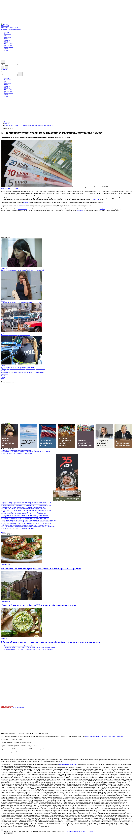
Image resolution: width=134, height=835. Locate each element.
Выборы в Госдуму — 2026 (9, 27)
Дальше (3, 532)
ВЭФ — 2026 (5, 26)
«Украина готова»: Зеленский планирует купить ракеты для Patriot (23, 508)
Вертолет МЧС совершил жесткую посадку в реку (18, 450)
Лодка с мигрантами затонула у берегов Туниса (15, 335)
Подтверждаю (8, 833)
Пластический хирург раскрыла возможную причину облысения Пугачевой (26, 502)
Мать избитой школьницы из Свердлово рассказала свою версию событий (26, 505)
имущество (4, 374)
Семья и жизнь (5, 564)
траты (2, 378)
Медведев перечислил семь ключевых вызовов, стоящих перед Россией (25, 518)
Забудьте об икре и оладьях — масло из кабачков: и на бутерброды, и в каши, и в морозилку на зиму (50, 642)
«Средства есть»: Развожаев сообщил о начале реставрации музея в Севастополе (28, 526)
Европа (3, 365)
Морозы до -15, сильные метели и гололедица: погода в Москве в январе (25, 451)
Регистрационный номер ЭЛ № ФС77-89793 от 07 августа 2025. (105, 736)
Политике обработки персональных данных (79, 831)
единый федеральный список (68, 764)
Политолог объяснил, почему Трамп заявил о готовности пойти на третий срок (27, 522)
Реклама (21, 707)
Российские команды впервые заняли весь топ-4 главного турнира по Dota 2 (26, 523)
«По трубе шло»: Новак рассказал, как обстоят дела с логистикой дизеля (25, 525)
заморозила (79, 210)
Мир (2, 333)
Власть (3, 370)
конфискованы (22, 209)
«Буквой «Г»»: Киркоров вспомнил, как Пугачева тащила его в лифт (24, 504)
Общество (4, 268)
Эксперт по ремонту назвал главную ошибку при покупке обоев (23, 507)
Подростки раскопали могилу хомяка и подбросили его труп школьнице (25, 515)
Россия (3, 301)
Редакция (16, 707)
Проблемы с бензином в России (11, 29)
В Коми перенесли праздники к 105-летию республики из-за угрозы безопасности (28, 520)
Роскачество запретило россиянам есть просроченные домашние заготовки (26, 510)
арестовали (26, 202)
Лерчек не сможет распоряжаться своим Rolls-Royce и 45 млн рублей (22, 270)
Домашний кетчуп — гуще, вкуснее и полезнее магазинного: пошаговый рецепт (29, 647)
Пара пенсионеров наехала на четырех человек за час (17, 367)
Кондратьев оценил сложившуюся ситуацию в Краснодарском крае (23, 513)
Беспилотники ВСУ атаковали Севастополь (16, 453)
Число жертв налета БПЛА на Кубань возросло (17, 528)
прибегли (102, 209)
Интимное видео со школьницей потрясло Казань (19, 646)
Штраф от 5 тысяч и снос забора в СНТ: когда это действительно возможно (38, 605)
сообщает (96, 199)
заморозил (22, 206)
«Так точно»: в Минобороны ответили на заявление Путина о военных (25, 517)
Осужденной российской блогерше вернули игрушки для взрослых (22, 302)
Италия (3, 375)
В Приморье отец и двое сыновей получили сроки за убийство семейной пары (29, 649)
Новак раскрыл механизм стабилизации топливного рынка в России (22, 372)
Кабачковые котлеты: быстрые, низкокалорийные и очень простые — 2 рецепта (41, 568)
